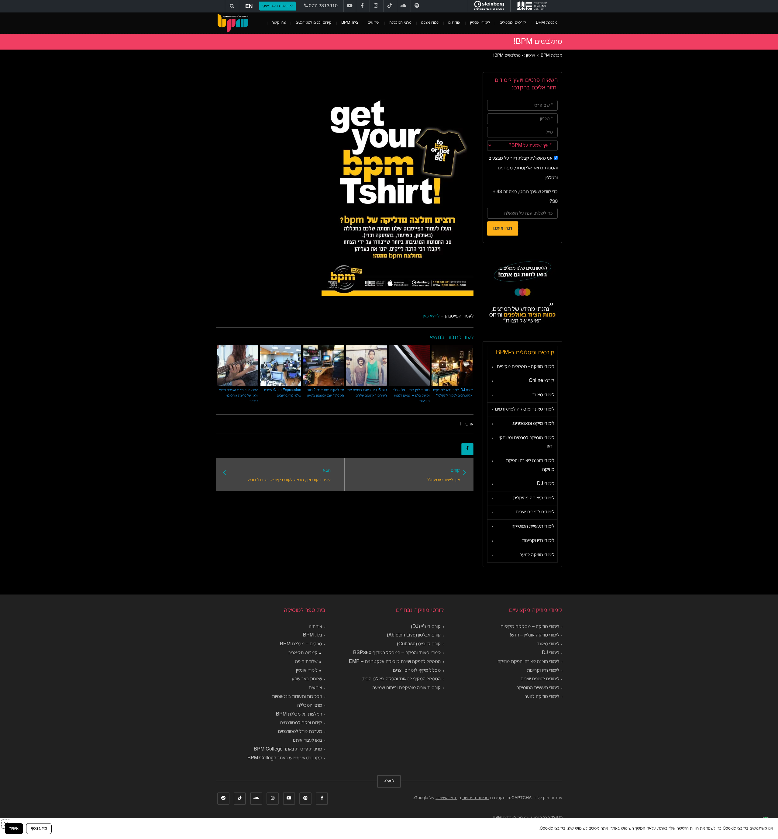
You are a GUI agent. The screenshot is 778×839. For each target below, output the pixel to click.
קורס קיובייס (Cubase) (419, 644)
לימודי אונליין (480, 23)
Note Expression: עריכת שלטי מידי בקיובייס (282, 392)
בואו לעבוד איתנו (307, 740)
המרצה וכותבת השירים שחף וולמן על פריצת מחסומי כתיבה (238, 395)
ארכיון (468, 424)
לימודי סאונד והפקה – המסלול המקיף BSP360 (397, 653)
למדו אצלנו (430, 23)
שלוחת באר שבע (307, 679)
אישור (14, 828)
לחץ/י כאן (431, 316)
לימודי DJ (545, 484)
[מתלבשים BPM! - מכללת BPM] (233, 23)
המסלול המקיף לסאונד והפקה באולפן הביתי (401, 679)
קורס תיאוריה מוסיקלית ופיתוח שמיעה (406, 688)
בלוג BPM (349, 23)
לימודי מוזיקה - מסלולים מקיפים (525, 367)
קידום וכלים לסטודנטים (313, 23)
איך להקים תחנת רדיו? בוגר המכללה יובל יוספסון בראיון (325, 392)
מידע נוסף (39, 828)
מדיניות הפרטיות (475, 798)
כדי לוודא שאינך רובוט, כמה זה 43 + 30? (525, 197)
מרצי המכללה (400, 23)
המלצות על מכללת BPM (299, 714)
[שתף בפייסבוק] (467, 449)
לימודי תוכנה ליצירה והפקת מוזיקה (530, 465)
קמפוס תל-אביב (303, 653)
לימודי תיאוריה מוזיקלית (533, 498)
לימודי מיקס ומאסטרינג (533, 423)
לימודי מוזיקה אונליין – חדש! (534, 635)
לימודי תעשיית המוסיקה (532, 526)
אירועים (374, 23)
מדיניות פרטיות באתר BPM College (288, 749)
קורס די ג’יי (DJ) (426, 627)
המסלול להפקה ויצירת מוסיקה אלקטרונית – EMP (395, 662)
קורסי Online (541, 381)
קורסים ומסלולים (513, 23)
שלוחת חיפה (306, 662)
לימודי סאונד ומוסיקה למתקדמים (524, 409)
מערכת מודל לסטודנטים (300, 732)
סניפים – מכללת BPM (301, 644)
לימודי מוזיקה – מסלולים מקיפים (530, 627)
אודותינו (454, 23)
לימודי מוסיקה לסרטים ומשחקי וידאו (526, 442)
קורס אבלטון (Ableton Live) (414, 635)
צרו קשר (279, 23)
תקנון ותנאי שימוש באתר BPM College (284, 758)
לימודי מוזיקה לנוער (537, 555)
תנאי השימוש (446, 798)
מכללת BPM (546, 23)
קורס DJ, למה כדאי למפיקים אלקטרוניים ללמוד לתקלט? (453, 392)
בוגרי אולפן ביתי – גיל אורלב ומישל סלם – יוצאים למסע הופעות (411, 395)
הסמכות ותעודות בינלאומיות (297, 697)
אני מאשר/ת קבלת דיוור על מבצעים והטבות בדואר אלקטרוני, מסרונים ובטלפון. (523, 168)
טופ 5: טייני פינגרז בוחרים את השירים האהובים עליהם (367, 392)
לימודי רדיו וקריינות (538, 541)
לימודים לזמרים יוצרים (535, 512)
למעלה (389, 781)
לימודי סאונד (543, 395)
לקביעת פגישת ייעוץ (277, 6)
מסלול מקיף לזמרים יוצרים (417, 670)
